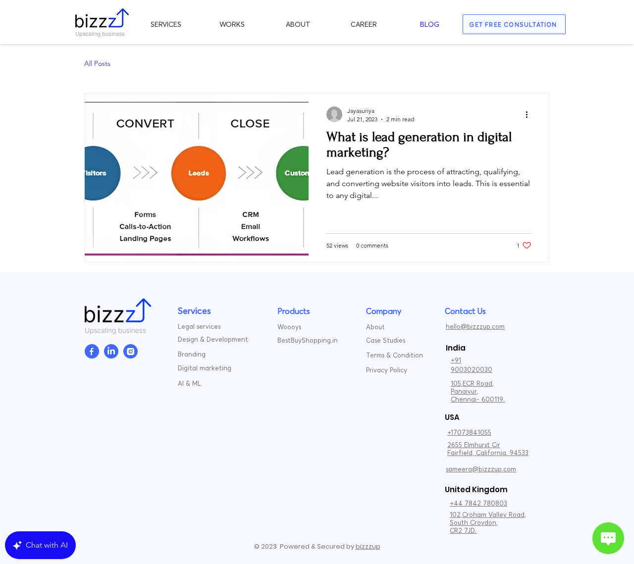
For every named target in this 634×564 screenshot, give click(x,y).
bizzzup (368, 546)
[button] (166, 24)
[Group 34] (130, 351)
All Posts (97, 63)
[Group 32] (92, 351)
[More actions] (530, 114)
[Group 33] (111, 351)
